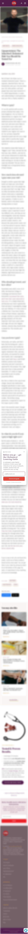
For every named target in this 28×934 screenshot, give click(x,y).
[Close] (24, 451)
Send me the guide (14, 479)
